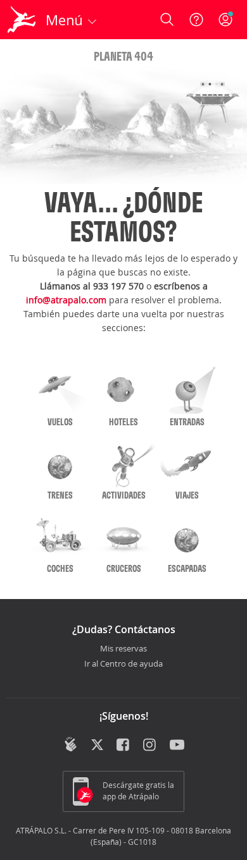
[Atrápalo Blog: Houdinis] (70, 744)
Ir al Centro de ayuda (123, 664)
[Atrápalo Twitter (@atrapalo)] (97, 745)
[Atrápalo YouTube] (177, 745)
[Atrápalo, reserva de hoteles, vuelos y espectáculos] (21, 19)
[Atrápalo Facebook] (124, 745)
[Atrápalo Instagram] (150, 745)
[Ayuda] (196, 19)
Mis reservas (123, 649)
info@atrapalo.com (66, 300)
